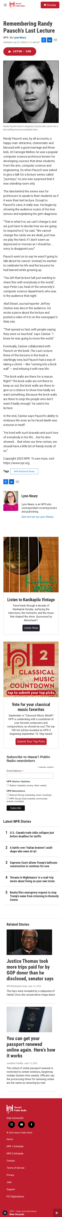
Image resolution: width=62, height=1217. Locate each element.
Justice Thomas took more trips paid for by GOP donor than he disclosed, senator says (30, 969)
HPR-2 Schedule (15, 1153)
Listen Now (31, 628)
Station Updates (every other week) (27, 785)
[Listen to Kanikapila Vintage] (31, 564)
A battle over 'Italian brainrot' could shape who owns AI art (31, 849)
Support (11, 1189)
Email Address (15, 770)
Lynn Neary (20, 37)
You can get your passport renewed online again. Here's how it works (31, 1047)
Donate (51, 4)
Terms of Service (15, 1168)
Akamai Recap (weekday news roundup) (30, 795)
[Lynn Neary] (10, 501)
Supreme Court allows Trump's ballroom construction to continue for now (33, 864)
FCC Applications (15, 1196)
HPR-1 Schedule (15, 1146)
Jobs (9, 1182)
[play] (5, 1213)
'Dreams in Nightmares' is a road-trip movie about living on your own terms (32, 879)
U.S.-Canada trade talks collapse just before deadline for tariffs (32, 834)
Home (10, 1139)
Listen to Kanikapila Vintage (31, 599)
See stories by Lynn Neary (37, 517)
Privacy (10, 1175)
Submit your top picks (31, 741)
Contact (11, 1161)
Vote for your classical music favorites (31, 707)
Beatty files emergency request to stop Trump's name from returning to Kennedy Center (34, 896)
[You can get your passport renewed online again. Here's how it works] (29, 1019)
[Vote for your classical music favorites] (31, 669)
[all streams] (57, 1213)
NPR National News (24, 471)
